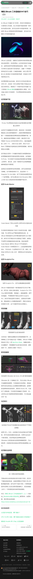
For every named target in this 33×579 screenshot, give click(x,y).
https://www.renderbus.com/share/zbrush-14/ (15, 502)
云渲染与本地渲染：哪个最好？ (10, 512)
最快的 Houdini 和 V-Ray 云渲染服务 (12, 521)
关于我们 (5, 551)
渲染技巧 (18, 19)
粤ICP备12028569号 (23, 568)
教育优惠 (5, 545)
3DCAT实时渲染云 (17, 564)
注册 (25, 2)
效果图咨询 (19, 545)
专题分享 (14, 7)
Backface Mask (17, 342)
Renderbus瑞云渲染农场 (11, 496)
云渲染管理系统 (6, 549)
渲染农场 (9, 573)
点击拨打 (28, 551)
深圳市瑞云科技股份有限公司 (12, 568)
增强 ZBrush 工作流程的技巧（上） (16, 494)
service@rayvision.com (22, 547)
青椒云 (28, 564)
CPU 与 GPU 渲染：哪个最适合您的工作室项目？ (16, 517)
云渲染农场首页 (5, 7)
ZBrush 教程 (11, 89)
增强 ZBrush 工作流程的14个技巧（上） (28, 7)
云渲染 (17, 573)
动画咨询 (18, 543)
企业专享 (5, 543)
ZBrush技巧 (21, 7)
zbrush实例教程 (11, 19)
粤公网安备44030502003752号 (9, 569)
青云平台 (5, 547)
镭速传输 (24, 564)
